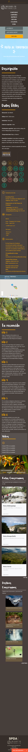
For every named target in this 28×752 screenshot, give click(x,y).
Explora (14, 19)
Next (27, 309)
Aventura (9, 472)
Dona (14, 24)
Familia (15, 472)
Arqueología (21, 472)
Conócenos (14, 12)
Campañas (14, 14)
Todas (4, 472)
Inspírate (14, 17)
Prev (1, 309)
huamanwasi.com (13, 263)
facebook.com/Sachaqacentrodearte (16, 271)
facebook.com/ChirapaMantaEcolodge (16, 257)
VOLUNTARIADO (18, 750)
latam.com (12, 225)
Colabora (14, 22)
